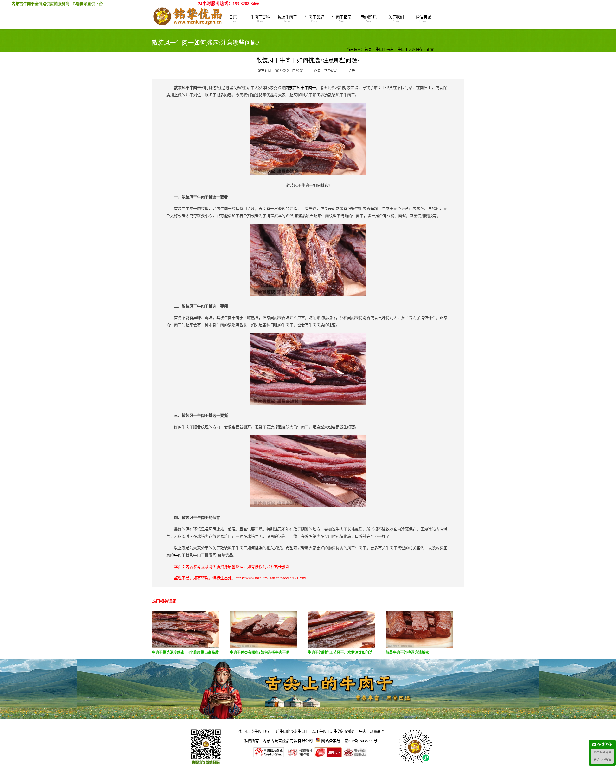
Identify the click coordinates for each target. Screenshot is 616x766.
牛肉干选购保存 (410, 49)
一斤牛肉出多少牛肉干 (290, 731)
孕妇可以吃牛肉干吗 (252, 731)
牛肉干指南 (341, 19)
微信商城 (423, 19)
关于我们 (396, 19)
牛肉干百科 (260, 19)
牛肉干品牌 (314, 19)
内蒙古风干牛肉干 (300, 88)
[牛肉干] (188, 17)
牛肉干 (180, 555)
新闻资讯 (369, 19)
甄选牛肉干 (287, 19)
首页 (233, 19)
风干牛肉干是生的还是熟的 (333, 731)
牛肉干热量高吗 (371, 731)
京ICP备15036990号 (360, 741)
